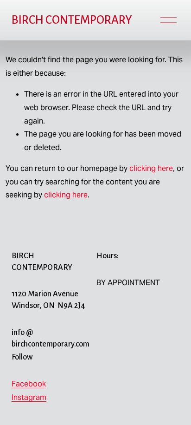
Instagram (29, 397)
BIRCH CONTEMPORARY (72, 20)
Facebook (29, 384)
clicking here (151, 168)
